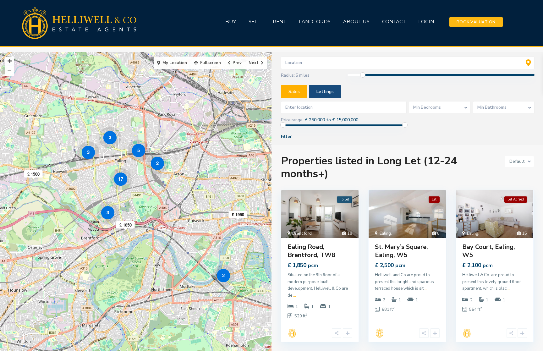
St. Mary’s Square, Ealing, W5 (401, 251)
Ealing (385, 233)
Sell (254, 22)
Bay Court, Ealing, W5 (488, 251)
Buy (230, 22)
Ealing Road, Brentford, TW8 (311, 251)
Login (426, 22)
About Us (356, 22)
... (294, 295)
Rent (279, 22)
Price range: (292, 120)
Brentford (302, 233)
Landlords (315, 22)
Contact (394, 22)
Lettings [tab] (325, 92)
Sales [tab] (294, 92)
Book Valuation (476, 21)
